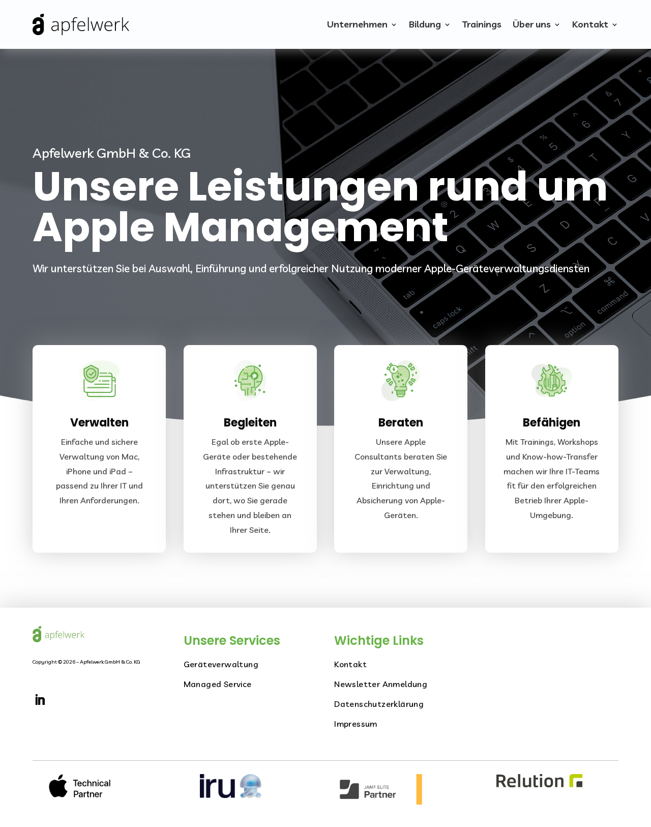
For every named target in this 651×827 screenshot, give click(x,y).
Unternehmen (357, 24)
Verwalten (99, 423)
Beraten (400, 423)
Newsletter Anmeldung (380, 684)
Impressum (355, 724)
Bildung (425, 24)
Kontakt (590, 24)
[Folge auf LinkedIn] (39, 700)
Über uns (532, 24)
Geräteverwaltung (221, 664)
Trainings (481, 24)
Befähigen (551, 423)
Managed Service (218, 684)
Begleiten (250, 423)
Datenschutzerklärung (379, 704)
